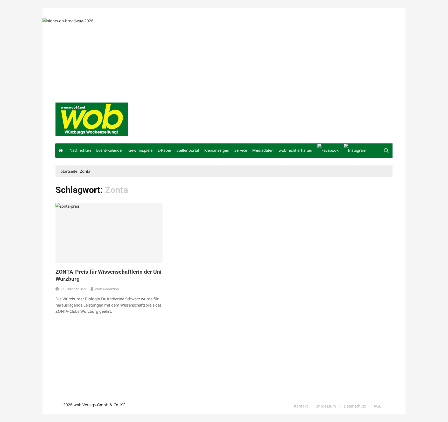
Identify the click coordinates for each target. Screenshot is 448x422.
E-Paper (164, 150)
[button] (386, 150)
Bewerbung (153, 12)
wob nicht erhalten (91, 12)
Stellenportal (188, 150)
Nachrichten (80, 150)
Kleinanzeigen (216, 150)
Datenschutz (355, 406)
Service (240, 150)
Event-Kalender (109, 150)
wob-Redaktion (107, 289)
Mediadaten (64, 12)
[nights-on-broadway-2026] (68, 20)
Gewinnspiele (140, 150)
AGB (378, 406)
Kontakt (114, 12)
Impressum (132, 12)
